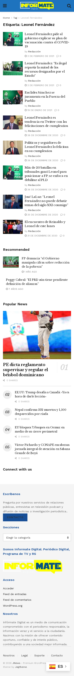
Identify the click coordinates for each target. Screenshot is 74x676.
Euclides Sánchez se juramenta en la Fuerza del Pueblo (45, 97)
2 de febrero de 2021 (40, 56)
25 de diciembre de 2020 (42, 214)
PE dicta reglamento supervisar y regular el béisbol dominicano (25, 369)
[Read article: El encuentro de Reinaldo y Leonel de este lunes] (13, 227)
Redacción (34, 51)
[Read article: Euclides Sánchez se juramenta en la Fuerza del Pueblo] (13, 97)
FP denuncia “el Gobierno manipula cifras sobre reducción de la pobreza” (45, 262)
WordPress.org (12, 605)
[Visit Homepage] (37, 6)
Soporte (39, 655)
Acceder (8, 588)
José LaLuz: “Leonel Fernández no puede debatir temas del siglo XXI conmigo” (46, 201)
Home (6, 17)
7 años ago (15, 289)
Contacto (15, 517)
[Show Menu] (5, 6)
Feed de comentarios (17, 599)
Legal (24, 655)
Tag (15, 17)
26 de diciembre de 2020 (42, 135)
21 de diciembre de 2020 (42, 235)
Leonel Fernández (31, 17)
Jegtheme (21, 667)
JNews (16, 663)
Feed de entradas (14, 594)
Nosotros (9, 655)
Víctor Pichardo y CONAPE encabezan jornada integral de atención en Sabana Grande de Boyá (42, 449)
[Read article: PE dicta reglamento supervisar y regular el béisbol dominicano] (37, 335)
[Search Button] (69, 6)
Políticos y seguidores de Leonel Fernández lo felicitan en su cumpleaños (46, 147)
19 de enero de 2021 (39, 110)
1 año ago (30, 271)
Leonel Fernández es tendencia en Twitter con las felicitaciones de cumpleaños (46, 122)
